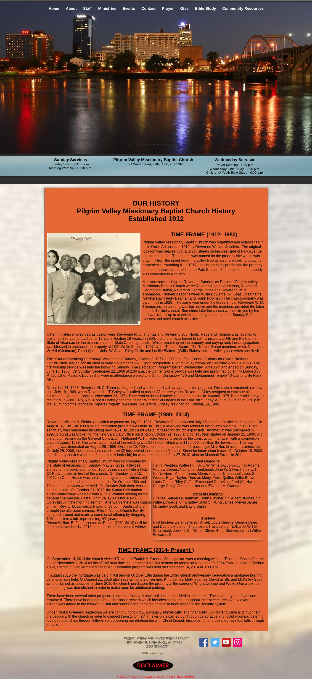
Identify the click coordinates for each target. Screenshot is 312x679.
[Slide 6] (154, 144)
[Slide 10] (145, 144)
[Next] (287, 77)
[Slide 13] (178, 144)
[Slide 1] (129, 144)
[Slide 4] (141, 144)
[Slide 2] (133, 144)
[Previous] (25, 77)
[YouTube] (226, 642)
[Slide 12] (174, 144)
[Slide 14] (182, 144)
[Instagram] (237, 642)
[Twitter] (215, 642)
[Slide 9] (158, 144)
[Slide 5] (150, 144)
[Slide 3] (137, 144)
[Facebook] (203, 642)
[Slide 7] (166, 144)
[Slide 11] (170, 144)
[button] (71, 9)
